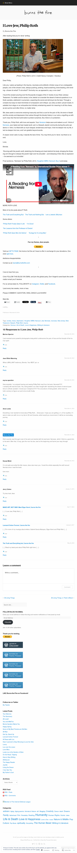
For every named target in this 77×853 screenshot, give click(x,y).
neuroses (54, 321)
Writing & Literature (43, 325)
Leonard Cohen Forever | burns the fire (16, 525)
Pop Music (13, 823)
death (61, 811)
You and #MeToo (8, 722)
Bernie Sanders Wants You (11, 724)
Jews (67, 815)
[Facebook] (34, 844)
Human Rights (54, 815)
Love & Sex (45, 819)
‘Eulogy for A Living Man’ (37, 233)
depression (20, 321)
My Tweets (6, 705)
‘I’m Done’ (30, 224)
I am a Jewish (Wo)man (54, 214)
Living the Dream (8, 767)
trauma (26, 323)
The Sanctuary (7, 716)
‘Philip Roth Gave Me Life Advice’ (15, 233)
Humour (13, 325)
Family (6, 815)
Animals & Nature (30, 811)
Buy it (58, 161)
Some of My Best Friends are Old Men (15, 729)
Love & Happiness (30, 325)
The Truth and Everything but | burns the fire (18, 543)
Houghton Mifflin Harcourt (46, 161)
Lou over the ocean (9, 747)
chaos (14, 321)
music (51, 819)
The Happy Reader (9, 762)
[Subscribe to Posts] (3, 792)
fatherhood (12, 815)
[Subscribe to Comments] (3, 795)
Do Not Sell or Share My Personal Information (44, 840)
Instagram (35, 284)
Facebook (51, 284)
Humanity (41, 815)
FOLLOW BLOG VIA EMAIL (13, 612)
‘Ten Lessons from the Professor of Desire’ (18, 228)
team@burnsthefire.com (21, 263)
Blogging (42, 811)
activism (6, 811)
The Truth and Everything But (13, 214)
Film (18, 815)
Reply (4, 348)
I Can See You (7, 770)
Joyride (5, 765)
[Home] (38, 12)
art (38, 811)
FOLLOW (8, 622)
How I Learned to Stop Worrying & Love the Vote (18, 742)
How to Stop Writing (9, 757)
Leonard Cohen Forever (10, 737)
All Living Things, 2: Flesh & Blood (62, 598)
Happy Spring (7, 727)
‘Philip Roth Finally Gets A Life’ (14, 224)
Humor (62, 815)
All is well (6, 719)
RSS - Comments (10, 795)
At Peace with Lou (8, 739)
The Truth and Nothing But (34, 214)
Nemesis (6, 125)
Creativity (50, 811)
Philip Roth (19, 323)
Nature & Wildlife (61, 819)
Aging (12, 811)
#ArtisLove (6, 760)
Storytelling (29, 823)
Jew (42, 321)
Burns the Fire (8, 435)
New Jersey (61, 321)
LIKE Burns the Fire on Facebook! (15, 693)
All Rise (5, 732)
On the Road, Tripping (10, 755)
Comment (67, 587)
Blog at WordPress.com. (27, 840)
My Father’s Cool (8, 772)
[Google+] (36, 844)
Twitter (42, 284)
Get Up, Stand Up (8, 734)
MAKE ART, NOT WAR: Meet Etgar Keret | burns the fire (22, 507)
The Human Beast (42, 822)
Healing (31, 815)
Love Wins (6, 749)
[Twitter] (33, 844)
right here (9, 254)
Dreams (67, 811)
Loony (5, 744)
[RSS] (44, 844)
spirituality (21, 823)
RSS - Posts (8, 792)
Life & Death (20, 325)
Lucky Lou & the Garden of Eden (13, 752)
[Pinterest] (39, 844)
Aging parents (19, 811)
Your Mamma (7, 714)
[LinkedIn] (42, 844)
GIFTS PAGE (13, 251)
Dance (56, 811)
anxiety (9, 321)
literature (42, 122)
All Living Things (9, 598)
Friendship (24, 815)
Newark (12, 323)
